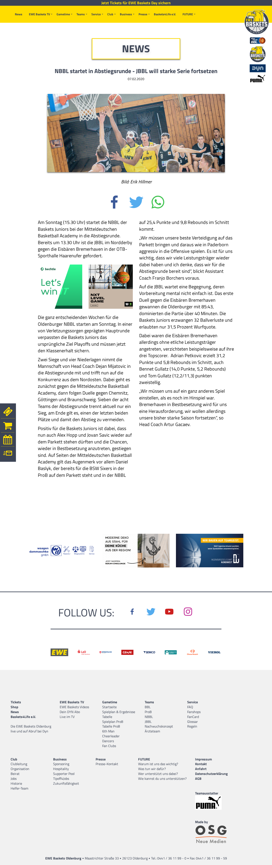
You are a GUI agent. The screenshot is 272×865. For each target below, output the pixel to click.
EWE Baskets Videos (74, 706)
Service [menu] (96, 14)
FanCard (193, 716)
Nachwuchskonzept (159, 726)
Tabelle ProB (111, 726)
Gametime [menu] (63, 14)
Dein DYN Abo (70, 711)
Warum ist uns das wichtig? (158, 763)
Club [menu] (110, 14)
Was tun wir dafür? (152, 768)
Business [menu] (126, 14)
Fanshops (194, 711)
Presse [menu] (143, 14)
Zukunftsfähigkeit (66, 783)
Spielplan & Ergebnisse (118, 711)
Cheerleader (111, 736)
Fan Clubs (109, 745)
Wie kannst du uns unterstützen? (162, 778)
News (18, 14)
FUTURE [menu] (188, 14)
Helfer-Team (19, 788)
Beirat (15, 773)
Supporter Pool (64, 773)
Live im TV (67, 716)
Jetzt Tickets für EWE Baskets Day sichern (136, 3)
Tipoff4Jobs (61, 778)
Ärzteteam (152, 731)
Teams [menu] (80, 14)
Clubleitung (19, 763)
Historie (16, 783)
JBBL (148, 721)
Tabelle (107, 716)
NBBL (149, 716)
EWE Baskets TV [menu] (39, 14)
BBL (148, 706)
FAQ (190, 706)
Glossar (192, 721)
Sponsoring (61, 763)
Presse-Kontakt (107, 763)
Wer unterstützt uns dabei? (158, 773)
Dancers (108, 740)
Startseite (109, 706)
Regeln (192, 726)
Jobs (14, 778)
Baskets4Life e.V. (165, 14)
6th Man (108, 731)
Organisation (20, 768)
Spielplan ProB (112, 721)
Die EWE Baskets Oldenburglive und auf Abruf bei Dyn (31, 729)
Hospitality (61, 768)
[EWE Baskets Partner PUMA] (212, 803)
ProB (148, 711)
